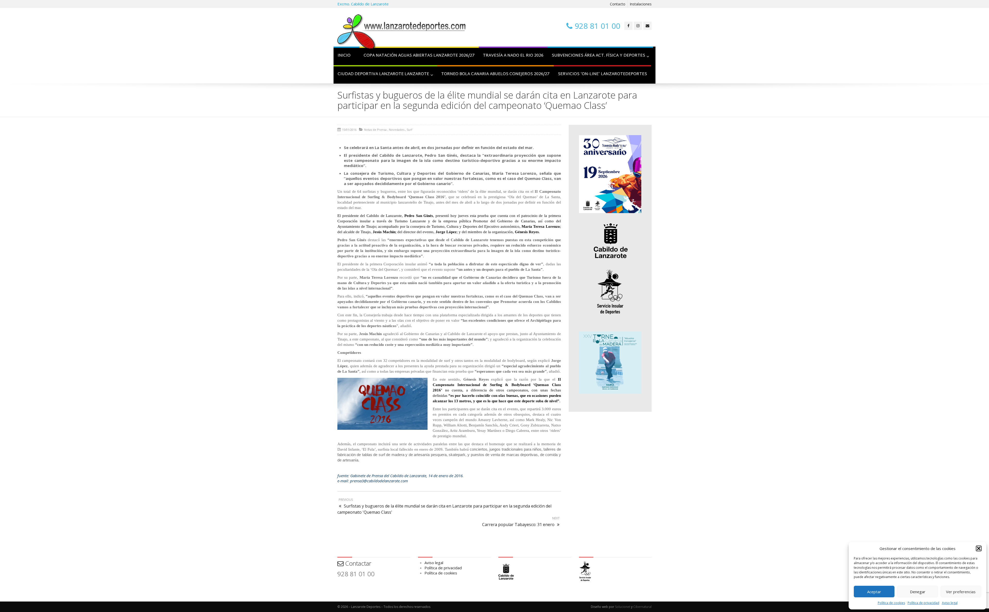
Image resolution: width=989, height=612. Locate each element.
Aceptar (874, 591)
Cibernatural (642, 607)
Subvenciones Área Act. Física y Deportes (598, 55)
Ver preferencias (961, 591)
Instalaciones (641, 4)
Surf (409, 130)
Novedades (396, 130)
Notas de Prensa (375, 130)
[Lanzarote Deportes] (401, 32)
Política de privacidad (923, 603)
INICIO (344, 55)
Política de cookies (891, 603)
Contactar (357, 563)
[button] (978, 548)
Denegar (917, 591)
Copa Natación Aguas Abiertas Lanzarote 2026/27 (419, 55)
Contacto (617, 4)
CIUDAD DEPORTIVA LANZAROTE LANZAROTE (383, 74)
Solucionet (622, 607)
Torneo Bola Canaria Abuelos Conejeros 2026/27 (495, 74)
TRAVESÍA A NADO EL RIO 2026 (513, 55)
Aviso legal (950, 603)
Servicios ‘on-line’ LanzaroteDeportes (602, 74)
